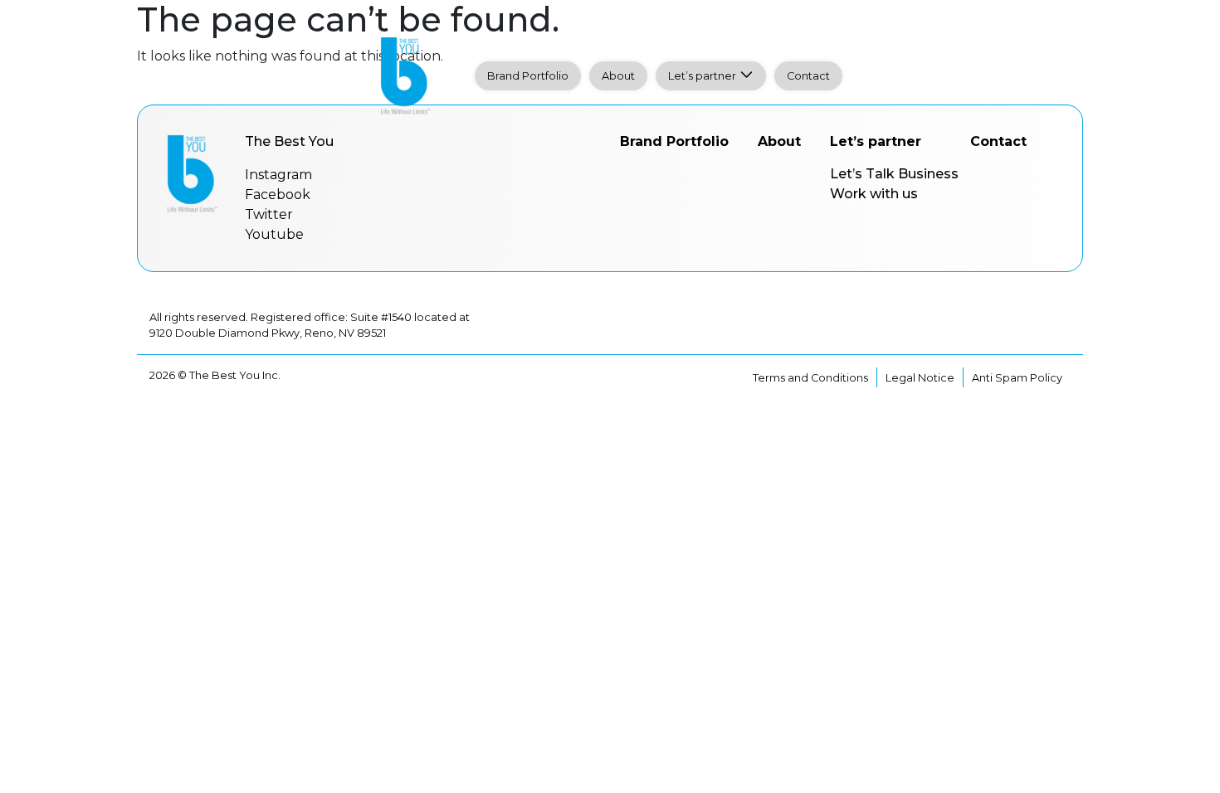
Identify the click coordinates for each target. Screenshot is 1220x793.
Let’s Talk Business (894, 174)
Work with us (874, 194)
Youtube (274, 234)
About (618, 76)
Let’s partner (702, 76)
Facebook (277, 194)
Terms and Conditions (810, 378)
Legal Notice (920, 378)
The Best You (289, 141)
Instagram (278, 174)
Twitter (269, 214)
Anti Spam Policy (1017, 378)
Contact (808, 76)
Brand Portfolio (528, 76)
